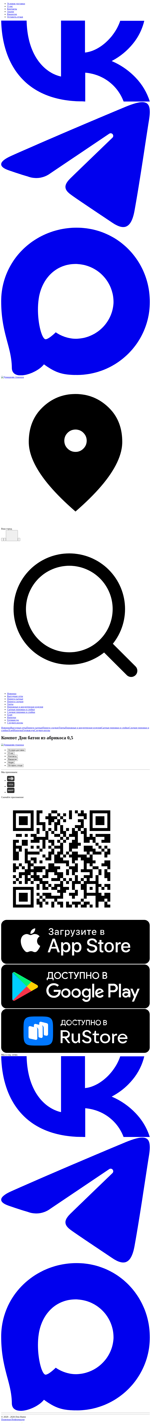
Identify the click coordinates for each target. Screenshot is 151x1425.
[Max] (75, 374)
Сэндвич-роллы (42, 730)
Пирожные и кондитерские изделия (83, 727)
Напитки (18, 730)
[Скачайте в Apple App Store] (75, 963)
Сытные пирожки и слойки (115, 727)
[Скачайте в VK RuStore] (75, 1052)
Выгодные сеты (18, 727)
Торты (62, 727)
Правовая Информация (12, 1419)
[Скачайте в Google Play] (75, 1007)
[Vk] (75, 100)
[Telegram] (75, 226)
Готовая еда (28, 730)
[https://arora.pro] (11, 1422)
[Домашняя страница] (12, 377)
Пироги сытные (34, 727)
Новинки (5, 727)
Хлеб (11, 730)
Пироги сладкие (50, 727)
